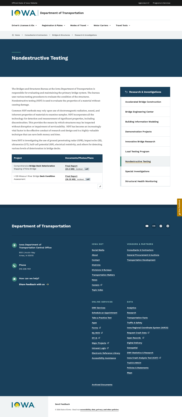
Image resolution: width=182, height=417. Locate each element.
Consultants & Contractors (36, 35)
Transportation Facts (137, 318)
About (95, 255)
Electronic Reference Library (106, 353)
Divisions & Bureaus (102, 270)
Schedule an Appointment (104, 313)
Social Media (98, 250)
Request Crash (137, 333)
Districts (96, 265)
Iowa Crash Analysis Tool (142, 358)
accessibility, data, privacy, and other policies (99, 409)
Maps (129, 373)
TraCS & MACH (134, 363)
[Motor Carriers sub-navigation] (110, 25)
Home (17, 35)
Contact (96, 260)
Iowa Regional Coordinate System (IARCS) (147, 327)
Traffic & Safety (134, 323)
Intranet (99, 348)
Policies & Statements (138, 368)
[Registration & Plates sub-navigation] (64, 25)
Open (134, 338)
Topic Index (97, 290)
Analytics (131, 308)
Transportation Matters (103, 275)
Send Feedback (62, 404)
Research (131, 313)
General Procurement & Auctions (143, 255)
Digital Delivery (134, 343)
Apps (94, 323)
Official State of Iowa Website (24, 3)
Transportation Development (141, 260)
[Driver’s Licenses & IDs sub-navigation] (36, 25)
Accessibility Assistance (104, 358)
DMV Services (98, 308)
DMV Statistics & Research (140, 353)
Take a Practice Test (102, 318)
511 (94, 338)
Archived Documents (102, 384)
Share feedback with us (32, 284)
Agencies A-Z (143, 3)
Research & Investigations (86, 35)
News (94, 280)
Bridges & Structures (61, 35)
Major (99, 343)
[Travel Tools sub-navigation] (129, 25)
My (96, 333)
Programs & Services (161, 3)
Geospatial (132, 348)
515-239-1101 (25, 269)
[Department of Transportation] (24, 13)
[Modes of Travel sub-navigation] (88, 25)
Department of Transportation (62, 13)
